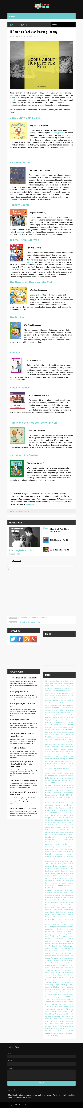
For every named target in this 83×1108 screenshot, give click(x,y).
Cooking (47, 761)
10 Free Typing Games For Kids (19, 691)
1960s (52, 683)
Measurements (57, 888)
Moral (47, 905)
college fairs (49, 751)
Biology (55, 720)
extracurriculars (68, 800)
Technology (69, 997)
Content (70, 759)
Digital (47, 778)
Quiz (71, 946)
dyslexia (47, 780)
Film (56, 808)
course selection (59, 763)
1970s (57, 683)
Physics (70, 931)
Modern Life (49, 902)
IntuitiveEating (49, 861)
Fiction (51, 808)
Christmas (48, 744)
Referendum (69, 951)
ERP (67, 795)
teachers (48, 997)
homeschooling (68, 839)
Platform (60, 934)
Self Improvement (63, 965)
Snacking (48, 977)
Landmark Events (52, 868)
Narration (48, 910)
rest (58, 955)
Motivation (64, 905)
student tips (49, 989)
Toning (71, 1006)
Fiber (46, 808)
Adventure (58, 695)
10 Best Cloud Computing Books (29, 622)
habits (63, 827)
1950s (47, 683)
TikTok (71, 1002)
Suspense (70, 994)
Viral (72, 1016)
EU (57, 797)
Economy (60, 783)
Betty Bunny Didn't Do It (25, 117)
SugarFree (63, 992)
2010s (53, 686)
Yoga (67, 1033)
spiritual (71, 980)
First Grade (52, 810)
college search (50, 754)
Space (60, 980)
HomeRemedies (50, 839)
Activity (52, 693)
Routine (65, 958)
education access (60, 785)
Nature (52, 912)
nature (47, 912)
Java (47, 863)
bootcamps (48, 727)
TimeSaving (49, 1006)
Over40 (71, 924)
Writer (71, 1031)
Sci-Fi (47, 963)
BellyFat (54, 717)
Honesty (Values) (20, 387)
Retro (71, 955)
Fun (58, 815)
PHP (65, 931)
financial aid (69, 808)
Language (64, 868)
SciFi (59, 963)
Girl (68, 820)
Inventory (58, 861)
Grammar (60, 825)
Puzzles (70, 943)
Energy (62, 790)
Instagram (70, 854)
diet (56, 775)
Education (49, 785)
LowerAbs (54, 883)
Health (62, 830)
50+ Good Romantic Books (18, 748)
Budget (63, 730)
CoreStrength (59, 761)
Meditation (48, 890)
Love (46, 883)
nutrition (48, 919)
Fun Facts (64, 815)
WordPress (69, 1028)
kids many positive (57, 133)
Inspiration (48, 854)
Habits (68, 827)
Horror (56, 844)
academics (48, 688)
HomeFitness (69, 837)
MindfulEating (69, 895)
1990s (71, 683)
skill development (67, 972)
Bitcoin (62, 720)
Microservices (58, 893)
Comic (56, 756)
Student (56, 987)
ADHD (71, 693)
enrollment (57, 792)
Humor (71, 847)
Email (56, 790)
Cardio (71, 734)
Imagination (69, 849)
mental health (68, 890)
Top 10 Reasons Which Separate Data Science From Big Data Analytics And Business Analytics (21, 764)
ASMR (63, 708)
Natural (60, 910)
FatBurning (49, 805)
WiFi (59, 1026)
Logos (71, 880)
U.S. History (49, 1014)
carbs (62, 734)
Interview (62, 859)
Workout (52, 1031)
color (66, 754)
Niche (54, 914)
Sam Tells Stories (20, 162)
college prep (69, 751)
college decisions (67, 749)
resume (67, 955)
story (39, 295)
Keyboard (70, 863)
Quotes (47, 948)
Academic (70, 686)
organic (47, 924)
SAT (51, 960)
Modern (60, 900)
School (71, 960)
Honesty (15, 352)
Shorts (47, 972)
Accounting (48, 691)
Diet (59, 775)
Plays (71, 934)
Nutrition (54, 919)
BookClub (63, 725)
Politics (52, 936)
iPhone (71, 861)
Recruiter (55, 951)
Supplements (57, 994)
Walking (67, 1019)
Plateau (54, 934)
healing (55, 830)
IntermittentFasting (59, 856)
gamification (69, 818)
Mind (62, 895)
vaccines (48, 1016)
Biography (48, 720)
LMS (63, 880)
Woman (71, 1026)
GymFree (58, 827)
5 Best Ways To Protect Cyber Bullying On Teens (59, 530)
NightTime (61, 914)
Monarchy (56, 902)
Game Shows (56, 818)
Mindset (57, 897)
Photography (49, 931)
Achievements (65, 691)
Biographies (69, 717)
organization (56, 924)
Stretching (48, 987)
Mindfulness (49, 897)
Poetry (47, 936)
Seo (57, 968)
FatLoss (57, 805)
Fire (46, 810)
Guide (52, 827)
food (71, 813)
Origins (64, 924)
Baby (58, 712)
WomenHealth (55, 1028)
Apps (69, 705)
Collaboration (69, 746)
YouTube (53, 1036)
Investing (65, 861)
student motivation (67, 987)
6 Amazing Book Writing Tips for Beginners (23, 780)
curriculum (48, 768)
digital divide (54, 778)
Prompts (55, 943)
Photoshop (59, 931)
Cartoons (57, 739)
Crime (56, 766)
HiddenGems (69, 832)
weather (55, 1021)
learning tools (64, 876)
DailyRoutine (61, 768)
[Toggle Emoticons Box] (8, 569)
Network (62, 912)
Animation (48, 703)
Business (69, 730)
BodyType (70, 722)
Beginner (59, 715)
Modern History (68, 900)
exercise (58, 800)
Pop (57, 936)
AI (68, 695)
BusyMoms (48, 732)
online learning (56, 922)
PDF (71, 926)
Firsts (47, 813)
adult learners (49, 695)
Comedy (47, 756)
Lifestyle (51, 880)
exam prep (49, 800)
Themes (48, 1002)
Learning (64, 871)
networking (70, 912)
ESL (72, 795)
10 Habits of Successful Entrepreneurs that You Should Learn (23, 793)
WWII (61, 1033)
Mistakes (48, 900)
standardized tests (67, 982)
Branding (70, 727)
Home (12, 24)
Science (53, 963)
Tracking (52, 1009)
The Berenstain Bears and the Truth (31, 282)
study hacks (65, 989)
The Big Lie (17, 317)
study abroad (57, 989)
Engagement (69, 790)
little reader (41, 367)
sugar (56, 992)
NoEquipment (49, 917)
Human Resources (61, 847)
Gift (65, 820)
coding (47, 746)
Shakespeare (69, 968)
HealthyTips (60, 832)
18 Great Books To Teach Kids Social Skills (32, 617)
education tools (68, 788)
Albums (55, 698)
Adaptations (59, 693)
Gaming (47, 820)
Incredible (48, 851)
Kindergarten (62, 866)
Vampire (54, 1016)
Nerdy (57, 912)
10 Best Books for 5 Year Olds (59, 540)
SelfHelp (52, 968)
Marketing (59, 885)
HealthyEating (50, 832)
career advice (55, 737)
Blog (72, 720)
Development (49, 775)
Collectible (48, 749)
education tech (58, 788)
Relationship (49, 953)
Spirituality (48, 982)
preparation (60, 938)
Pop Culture (63, 936)
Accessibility (69, 688)
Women (47, 1028)
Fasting (71, 802)
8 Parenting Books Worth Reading (23, 550)
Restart (62, 955)
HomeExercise (49, 837)
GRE (71, 825)
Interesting (48, 856)
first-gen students (67, 810)
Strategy (64, 985)
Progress (48, 943)
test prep (57, 999)
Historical (60, 835)
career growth (64, 737)
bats (72, 712)
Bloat (67, 720)
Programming (68, 941)
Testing (63, 999)
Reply (20, 36)
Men (61, 890)
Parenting (26, 511)
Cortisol (67, 761)
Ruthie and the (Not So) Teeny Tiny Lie (33, 422)
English (48, 792)
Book (21, 24)
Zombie (59, 1036)
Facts (53, 802)
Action (47, 693)
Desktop (60, 773)
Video (59, 1016)
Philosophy (69, 929)
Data (67, 768)
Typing (71, 1011)
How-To (64, 844)
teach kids (13, 100)
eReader (61, 795)
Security (53, 965)
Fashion (65, 802)
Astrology (48, 710)
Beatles (47, 715)
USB (71, 1014)
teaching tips (56, 997)
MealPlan (48, 888)
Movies (71, 905)
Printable (70, 938)
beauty (53, 715)
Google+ (33, 639)
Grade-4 (63, 822)
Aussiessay (57, 502)
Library (71, 878)
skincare (48, 975)
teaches (20, 232)
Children (70, 742)
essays (52, 797)
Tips (56, 1006)
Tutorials (53, 1011)
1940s (71, 681)
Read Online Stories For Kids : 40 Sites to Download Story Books (22, 734)
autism (53, 712)
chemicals (60, 742)
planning (48, 934)
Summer (70, 992)
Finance (62, 808)
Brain (55, 727)
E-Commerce (56, 780)
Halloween (48, 830)
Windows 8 (64, 1026)
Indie (64, 851)
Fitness (54, 813)
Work (47, 1031)
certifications (49, 742)
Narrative (54, 910)
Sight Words (55, 972)
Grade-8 (54, 825)
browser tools (56, 730)
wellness (54, 1026)
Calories (64, 732)
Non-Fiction (58, 917)
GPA (58, 822)
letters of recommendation (54, 878)
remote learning (60, 953)
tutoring (59, 1011)
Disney (61, 778)
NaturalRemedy (68, 910)
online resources (68, 922)
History (66, 835)
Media (65, 888)
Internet (55, 859)
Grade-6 (70, 822)
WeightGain (69, 1021)
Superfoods (48, 994)
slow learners (68, 975)
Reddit (62, 951)
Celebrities (64, 739)
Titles (60, 1006)
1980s (66, 683)
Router (61, 958)
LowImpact (62, 883)
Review (47, 958)
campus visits (54, 734)
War (72, 1019)
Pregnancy (48, 938)
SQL (59, 982)
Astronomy (55, 710)
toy (44, 335)
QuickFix (48, 946)
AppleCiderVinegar (51, 705)
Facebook (30, 504)
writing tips (55, 1033)
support (63, 994)
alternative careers (66, 698)
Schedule (56, 960)
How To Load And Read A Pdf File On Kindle (23, 808)
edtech (71, 783)
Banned (63, 712)
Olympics (66, 919)
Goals (53, 822)
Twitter (13, 639)
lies (46, 880)
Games (62, 818)
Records (47, 951)
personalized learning (53, 929)
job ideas (57, 863)
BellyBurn (48, 717)
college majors (59, 751)
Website (62, 1021)
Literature (58, 880)
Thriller (58, 1002)
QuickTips (55, 946)
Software (48, 980)
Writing (48, 1033)
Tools (47, 1009)
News (47, 914)
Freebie (52, 815)
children (29, 262)
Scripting (64, 963)
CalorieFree (57, 732)
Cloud (71, 744)
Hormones (48, 844)
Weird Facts (64, 1023)
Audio (67, 710)
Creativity (48, 766)
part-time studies (58, 926)
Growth (47, 827)
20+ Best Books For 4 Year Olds (59, 550)
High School (49, 835)
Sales (47, 960)
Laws (71, 868)
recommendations (67, 948)
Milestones (48, 895)
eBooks (53, 783)
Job (51, 863)
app (72, 703)
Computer (64, 759)
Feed (26, 639)
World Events (63, 1031)
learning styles (68, 873)
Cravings (70, 763)
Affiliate (64, 695)
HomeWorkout (49, 842)
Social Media (58, 977)
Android (56, 700)
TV (63, 1011)
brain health (62, 727)
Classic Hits (56, 744)
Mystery (64, 907)
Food (46, 815)
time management (53, 1004)
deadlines (56, 771)
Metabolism (49, 893)
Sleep (60, 975)
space (54, 980)
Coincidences (55, 746)
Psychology (63, 943)
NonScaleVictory (68, 917)
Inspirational (60, 854)
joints (64, 863)
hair (72, 827)
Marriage (66, 885)
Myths (71, 907)
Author (71, 710)
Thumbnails (65, 1002)
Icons (47, 849)
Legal (71, 876)
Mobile (54, 900)
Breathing (48, 730)
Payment (67, 926)
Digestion (70, 775)
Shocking (54, 970)
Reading (55, 948)
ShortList (70, 970)
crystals (62, 766)
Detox (71, 773)
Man (53, 885)
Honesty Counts (20, 204)
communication (50, 759)
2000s (47, 686)
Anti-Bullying (61, 703)
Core (52, 761)
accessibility (59, 688)
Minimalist (64, 897)
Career (48, 737)
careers (51, 739)
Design (54, 773)
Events (61, 797)
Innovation (70, 851)
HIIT (55, 835)
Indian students (57, 851)
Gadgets (48, 818)
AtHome (61, 710)
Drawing (70, 778)
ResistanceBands (50, 955)
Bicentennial (61, 717)
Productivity (49, 941)
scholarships (64, 960)
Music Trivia (55, 907)
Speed (65, 980)
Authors (47, 712)
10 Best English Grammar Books (19, 719)
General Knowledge (57, 820)
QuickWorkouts (64, 946)
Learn (57, 871)
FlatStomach (62, 813)
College (56, 749)
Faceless (48, 802)
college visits (59, 754)
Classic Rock (65, 744)
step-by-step (49, 985)
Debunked (63, 771)
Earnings (65, 780)
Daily (54, 768)
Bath (68, 712)
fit (50, 813)
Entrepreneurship (51, 795)
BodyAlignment (59, 722)
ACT (72, 691)
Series (62, 968)
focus (68, 813)
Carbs (66, 734)
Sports (55, 982)
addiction (66, 693)
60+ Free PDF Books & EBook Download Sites (23, 678)
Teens (47, 999)
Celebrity (70, 739)
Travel (63, 1009)
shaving (47, 970)
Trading (58, 1009)
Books (70, 725)
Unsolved (62, 1014)
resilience (70, 953)
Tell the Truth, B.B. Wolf (24, 239)
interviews (70, 859)
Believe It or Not (67, 715)
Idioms (62, 849)
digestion (64, 775)
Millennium (56, 895)
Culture (70, 766)
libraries (65, 878)
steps (57, 985)
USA (67, 1014)
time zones (68, 1004)
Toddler (65, 1006)
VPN (55, 1019)
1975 (61, 683)
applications (62, 705)
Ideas (56, 849)
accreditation (57, 691)
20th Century (61, 686)
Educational (49, 790)
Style (51, 992)
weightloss (49, 1023)
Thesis (53, 1002)
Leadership (49, 871)
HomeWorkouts (61, 842)
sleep (54, 975)
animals (63, 700)
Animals (70, 700)
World (57, 1031)
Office (60, 919)
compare (58, 759)
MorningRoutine (55, 905)
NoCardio (70, 914)
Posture (71, 936)
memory (56, 890)
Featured (67, 805)
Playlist (66, 934)
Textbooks (69, 999)
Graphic (67, 825)
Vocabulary (49, 1019)
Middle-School (68, 893)
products (58, 941)
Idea (51, 849)
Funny (71, 815)
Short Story (62, 970)
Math (71, 885)
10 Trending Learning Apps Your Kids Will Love (22, 704)
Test (51, 999)
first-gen (59, 810)
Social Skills (68, 977)
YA (64, 1033)
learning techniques (51, 876)
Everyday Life (68, 797)
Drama (66, 778)
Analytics (48, 700)
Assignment (69, 708)
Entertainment (68, 792)
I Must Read (22, 1105)
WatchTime (48, 1021)
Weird (56, 1023)
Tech (62, 997)
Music (47, 907)
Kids (21, 511)
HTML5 (71, 844)
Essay (47, 797)
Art (72, 705)
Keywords (48, 866)
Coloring (70, 754)
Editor (66, 783)
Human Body (49, 847)
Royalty (70, 958)
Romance (54, 958)
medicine (70, 888)
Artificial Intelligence (52, 708)
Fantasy (59, 802)
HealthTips (70, 830)
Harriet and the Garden (24, 455)
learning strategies (57, 873)
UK (56, 1014)
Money (71, 902)
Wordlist (62, 1028)
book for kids (44, 175)
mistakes (70, 897)
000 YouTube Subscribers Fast (56, 681)
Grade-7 (48, 825)
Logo (67, 880)
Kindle (71, 866)
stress (71, 985)
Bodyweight (49, 725)
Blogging (48, 722)
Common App (67, 756)
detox (66, 773)
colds (62, 746)
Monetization (64, 902)
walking (61, 1019)
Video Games (65, 1016)
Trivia (68, 1009)
